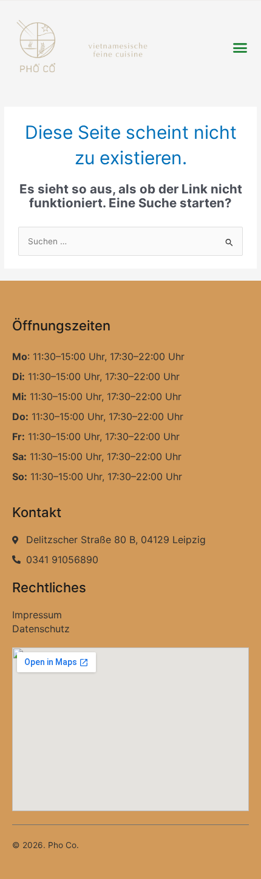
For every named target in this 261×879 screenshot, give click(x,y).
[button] (239, 47)
